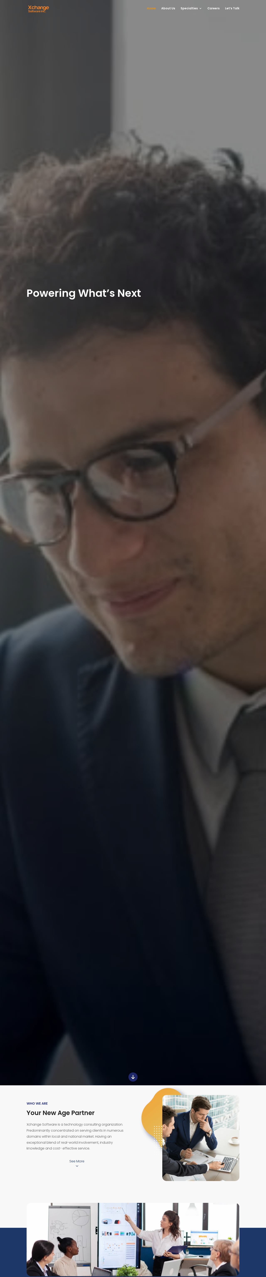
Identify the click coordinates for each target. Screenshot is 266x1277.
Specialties (189, 8)
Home (151, 8)
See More (76, 1161)
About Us (168, 8)
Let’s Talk (232, 8)
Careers (213, 8)
